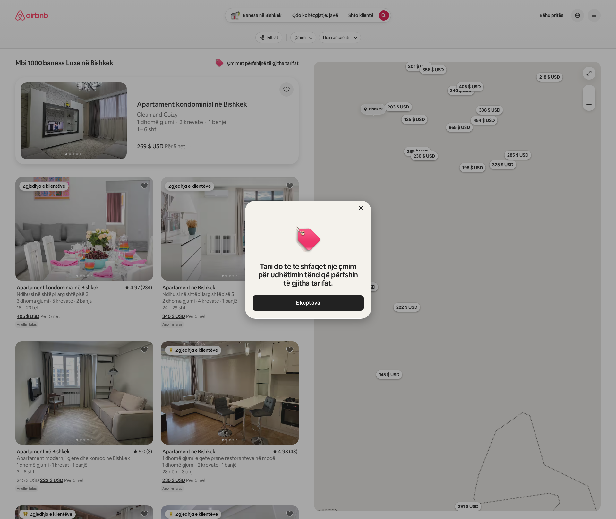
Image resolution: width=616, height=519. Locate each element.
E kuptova (308, 302)
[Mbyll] (361, 208)
